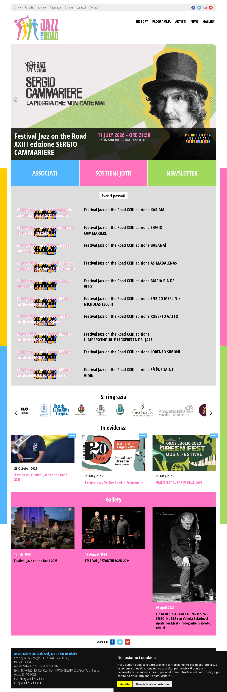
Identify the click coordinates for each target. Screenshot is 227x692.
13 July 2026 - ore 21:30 (44, 283)
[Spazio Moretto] (205, 415)
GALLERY (209, 21)
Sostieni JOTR (113, 173)
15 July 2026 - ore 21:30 (44, 372)
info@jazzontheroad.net (32, 679)
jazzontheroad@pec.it (30, 683)
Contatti (94, 7)
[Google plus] (127, 642)
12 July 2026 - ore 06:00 (44, 248)
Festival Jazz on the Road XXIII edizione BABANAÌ (125, 245)
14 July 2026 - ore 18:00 (44, 301)
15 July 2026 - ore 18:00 (44, 336)
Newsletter (56, 7)
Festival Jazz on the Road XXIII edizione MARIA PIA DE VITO (129, 283)
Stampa (69, 7)
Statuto (18, 7)
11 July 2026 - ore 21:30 (124, 137)
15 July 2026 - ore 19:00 (44, 354)
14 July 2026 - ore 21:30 (43, 319)
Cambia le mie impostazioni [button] (153, 684)
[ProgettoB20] (176, 415)
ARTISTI (180, 21)
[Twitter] (119, 642)
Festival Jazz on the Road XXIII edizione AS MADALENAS (130, 263)
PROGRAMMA (161, 21)
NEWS (195, 21)
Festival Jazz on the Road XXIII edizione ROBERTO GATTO (131, 316)
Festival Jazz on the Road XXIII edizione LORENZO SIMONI (132, 351)
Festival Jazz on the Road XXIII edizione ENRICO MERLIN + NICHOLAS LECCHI (132, 301)
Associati (29, 7)
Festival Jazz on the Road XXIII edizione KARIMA (124, 209)
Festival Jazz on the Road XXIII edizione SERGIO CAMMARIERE (50, 144)
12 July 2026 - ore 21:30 (45, 265)
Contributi (81, 7)
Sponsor (42, 7)
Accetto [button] (125, 684)
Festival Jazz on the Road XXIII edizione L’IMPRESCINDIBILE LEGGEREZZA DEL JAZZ (118, 336)
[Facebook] (111, 642)
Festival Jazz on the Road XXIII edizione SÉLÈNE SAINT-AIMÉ (129, 372)
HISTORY (142, 21)
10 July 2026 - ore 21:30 (44, 212)
